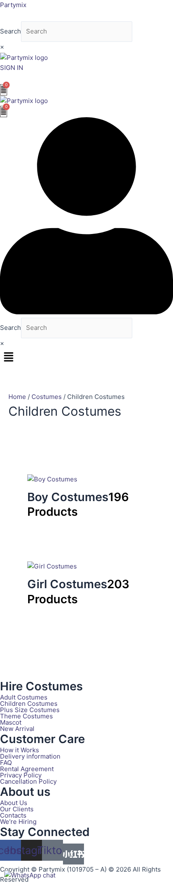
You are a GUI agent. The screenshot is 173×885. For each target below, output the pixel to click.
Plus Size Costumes (30, 710)
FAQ (6, 762)
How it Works (19, 750)
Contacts (13, 815)
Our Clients (17, 809)
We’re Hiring (18, 821)
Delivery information (30, 756)
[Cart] (3, 89)
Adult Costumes (23, 697)
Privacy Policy (21, 775)
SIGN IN (11, 68)
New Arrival (17, 728)
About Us (13, 803)
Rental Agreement (27, 769)
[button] (86, 358)
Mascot (10, 722)
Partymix (13, 5)
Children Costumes (29, 703)
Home (17, 397)
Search (10, 31)
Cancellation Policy (28, 781)
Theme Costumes (26, 716)
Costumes (46, 397)
